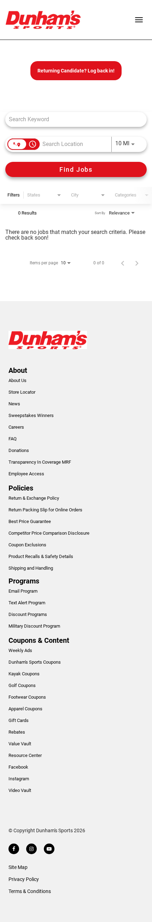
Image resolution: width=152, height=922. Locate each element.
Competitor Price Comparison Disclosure (48, 533)
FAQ (12, 438)
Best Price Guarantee (29, 521)
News (14, 403)
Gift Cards (18, 720)
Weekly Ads (20, 650)
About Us (17, 380)
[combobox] (72, 119)
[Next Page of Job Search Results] (137, 263)
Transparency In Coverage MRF (39, 462)
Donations (18, 450)
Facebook (18, 767)
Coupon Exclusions (27, 544)
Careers (16, 427)
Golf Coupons (22, 685)
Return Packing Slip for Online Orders (45, 509)
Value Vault (19, 743)
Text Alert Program (26, 602)
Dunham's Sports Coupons (34, 662)
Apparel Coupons (25, 708)
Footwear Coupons (27, 697)
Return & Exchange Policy (33, 498)
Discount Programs (27, 614)
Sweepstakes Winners (31, 415)
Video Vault (19, 790)
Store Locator (21, 392)
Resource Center (25, 755)
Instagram (18, 778)
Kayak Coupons (24, 673)
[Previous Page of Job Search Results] (123, 263)
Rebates (16, 732)
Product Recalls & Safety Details (40, 556)
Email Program (22, 591)
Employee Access (26, 473)
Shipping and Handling (30, 568)
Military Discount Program (34, 626)
